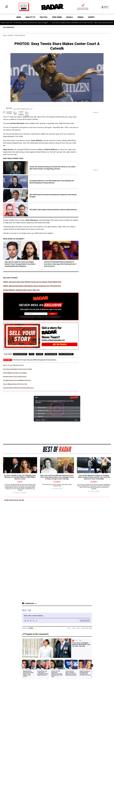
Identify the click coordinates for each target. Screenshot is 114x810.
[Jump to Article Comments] (4, 112)
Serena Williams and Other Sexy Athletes (15, 373)
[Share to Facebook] (9, 112)
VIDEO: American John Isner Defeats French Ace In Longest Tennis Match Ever (32, 282)
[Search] (7, 7)
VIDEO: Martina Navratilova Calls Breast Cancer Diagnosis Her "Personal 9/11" (32, 286)
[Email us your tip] (24, 10)
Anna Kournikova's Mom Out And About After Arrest (18, 387)
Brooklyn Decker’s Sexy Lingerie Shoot (14, 376)
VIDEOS (80, 17)
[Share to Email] (27, 112)
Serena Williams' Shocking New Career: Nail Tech (21, 290)
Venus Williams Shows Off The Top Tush (15, 384)
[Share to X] (15, 112)
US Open (39, 354)
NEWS (18, 17)
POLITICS (43, 17)
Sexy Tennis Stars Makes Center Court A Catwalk (17, 369)
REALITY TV (30, 17)
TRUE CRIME (57, 17)
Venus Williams (50, 354)
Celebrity (11, 35)
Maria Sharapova (20, 35)
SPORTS (91, 17)
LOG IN (105, 7)
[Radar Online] (52, 7)
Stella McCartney (66, 354)
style (31, 354)
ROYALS (69, 17)
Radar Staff (9, 108)
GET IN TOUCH (59, 344)
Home (4, 35)
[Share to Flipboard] (21, 112)
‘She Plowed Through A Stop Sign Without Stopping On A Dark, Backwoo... (35, 360)
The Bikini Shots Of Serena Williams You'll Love (17, 380)
